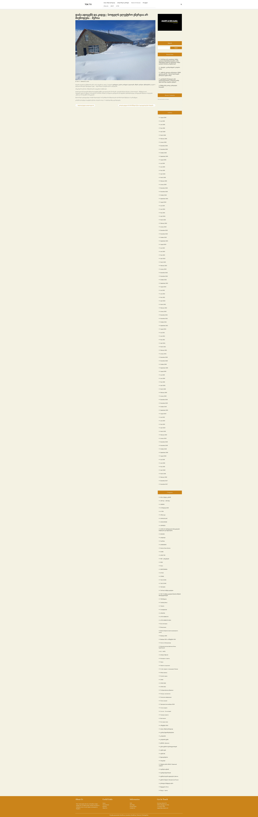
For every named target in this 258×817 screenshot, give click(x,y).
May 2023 (162, 255)
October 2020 (163, 364)
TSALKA (162, 606)
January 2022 (163, 311)
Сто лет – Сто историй (165, 711)
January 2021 (163, 353)
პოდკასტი (162, 760)
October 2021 (163, 322)
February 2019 (163, 435)
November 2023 (164, 234)
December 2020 (164, 357)
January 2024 (163, 227)
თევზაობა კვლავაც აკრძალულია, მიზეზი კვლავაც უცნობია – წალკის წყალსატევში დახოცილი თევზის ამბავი (170, 74)
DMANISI (162, 534)
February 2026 (163, 138)
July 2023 (162, 248)
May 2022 (162, 297)
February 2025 (163, 181)
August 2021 (163, 329)
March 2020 (163, 389)
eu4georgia (162, 537)
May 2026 (162, 128)
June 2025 (162, 167)
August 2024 (163, 202)
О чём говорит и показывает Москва (169, 669)
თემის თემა (163, 750)
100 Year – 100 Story (165, 500)
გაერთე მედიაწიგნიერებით (167, 732)
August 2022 (163, 286)
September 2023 (164, 241)
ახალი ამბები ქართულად (109, 2)
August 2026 (163, 117)
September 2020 (164, 368)
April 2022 (162, 301)
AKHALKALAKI (163, 518)
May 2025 (162, 170)
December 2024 (164, 188)
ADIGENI (162, 504)
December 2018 (164, 442)
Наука (161, 662)
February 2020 (163, 392)
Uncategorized (163, 609)
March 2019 (163, 431)
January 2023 (163, 269)
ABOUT (112, 6)
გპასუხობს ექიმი (164, 739)
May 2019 (162, 424)
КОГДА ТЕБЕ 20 (164, 655)
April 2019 (162, 427)
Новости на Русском (135, 2)
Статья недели (163, 708)
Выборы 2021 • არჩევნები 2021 (168, 639)
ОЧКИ (161, 679)
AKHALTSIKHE (163, 522)
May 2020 (162, 382)
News (161, 565)
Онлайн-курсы (163, 676)
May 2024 (162, 212)
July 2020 (162, 375)
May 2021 (162, 339)
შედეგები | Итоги (164, 787)
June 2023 (162, 251)
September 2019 (164, 410)
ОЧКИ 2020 (163, 683)
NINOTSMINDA (163, 569)
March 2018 (163, 473)
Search (170, 43)
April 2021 (162, 343)
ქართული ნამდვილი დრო (166, 783)
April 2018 (162, 470)
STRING (162, 576)
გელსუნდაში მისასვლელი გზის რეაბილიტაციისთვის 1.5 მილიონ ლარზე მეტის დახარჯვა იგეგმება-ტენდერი (169, 80)
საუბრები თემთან (164, 769)
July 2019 (162, 417)
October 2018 (163, 449)
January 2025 (163, 184)
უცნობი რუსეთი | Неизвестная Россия (169, 780)
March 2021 (163, 346)
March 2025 (163, 177)
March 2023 (163, 262)
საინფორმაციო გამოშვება (123, 2)
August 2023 (163, 244)
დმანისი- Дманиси (164, 743)
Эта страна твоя (164, 722)
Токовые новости (164, 715)
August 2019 (163, 413)
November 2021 (164, 318)
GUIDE (161, 551)
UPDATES (162, 613)
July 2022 (162, 290)
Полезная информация (165, 697)
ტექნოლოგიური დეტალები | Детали (169, 776)
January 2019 (163, 438)
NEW (161, 562)
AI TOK (117, 6)
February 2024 (163, 223)
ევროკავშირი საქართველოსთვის (168, 746)
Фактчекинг (163, 718)
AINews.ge (106, 6)
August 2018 (163, 456)
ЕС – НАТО (162, 651)
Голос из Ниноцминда (165, 643)
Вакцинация (163, 627)
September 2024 (164, 198)
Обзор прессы (163, 672)
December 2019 (164, 399)
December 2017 (164, 480)
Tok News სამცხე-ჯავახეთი (166, 590)
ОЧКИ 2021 (163, 686)
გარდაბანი (163, 736)
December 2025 (164, 145)
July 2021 (162, 332)
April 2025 (162, 174)
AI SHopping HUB (164, 508)
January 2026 (163, 142)
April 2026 (162, 131)
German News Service (165, 548)
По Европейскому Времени (166, 690)
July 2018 (162, 459)
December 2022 (164, 272)
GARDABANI (163, 544)
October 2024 (163, 195)
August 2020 (163, 371)
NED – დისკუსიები (164, 558)
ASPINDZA (162, 525)
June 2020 (162, 378)
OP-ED (162, 573)
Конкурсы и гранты (165, 658)
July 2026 (162, 121)
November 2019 (164, 403)
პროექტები (145, 2)
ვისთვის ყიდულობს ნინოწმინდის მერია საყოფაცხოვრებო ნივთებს (136, 105)
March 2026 (163, 135)
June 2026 (162, 124)
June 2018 (162, 463)
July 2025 (162, 163)
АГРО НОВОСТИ (164, 616)
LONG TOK (162, 555)
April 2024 (162, 216)
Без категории (163, 623)
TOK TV (88, 4)
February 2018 (163, 477)
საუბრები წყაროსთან (165, 772)
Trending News (163, 602)
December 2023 (164, 230)
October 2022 (163, 279)
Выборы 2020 (163, 635)
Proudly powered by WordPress (117, 815)
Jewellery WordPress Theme (133, 815)
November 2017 (164, 484)
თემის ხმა (162, 753)
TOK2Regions (163, 599)
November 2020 (164, 361)
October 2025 (163, 152)
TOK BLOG (162, 587)
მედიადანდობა (164, 757)
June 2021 (162, 336)
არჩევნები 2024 (164, 725)
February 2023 (163, 265)
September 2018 (164, 452)
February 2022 (163, 308)
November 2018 (164, 445)
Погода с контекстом (165, 693)
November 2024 (164, 191)
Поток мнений (163, 700)
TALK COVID (163, 580)
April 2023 (162, 258)
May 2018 (162, 466)
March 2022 (163, 304)
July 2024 (162, 205)
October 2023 (163, 237)
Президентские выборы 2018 (167, 704)
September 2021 (164, 325)
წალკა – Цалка (164, 790)
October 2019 (163, 406)
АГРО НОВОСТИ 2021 (165, 620)
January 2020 (163, 396)
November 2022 (164, 276)
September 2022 (164, 283)
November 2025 (164, 149)
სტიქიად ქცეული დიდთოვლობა (86, 105)
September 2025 (164, 156)
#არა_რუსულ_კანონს (165, 497)
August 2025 (163, 160)
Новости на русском (165, 665)
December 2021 (164, 315)
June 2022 (162, 293)
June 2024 (162, 209)
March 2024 (163, 219)
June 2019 (162, 420)
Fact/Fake (162, 541)
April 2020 (162, 385)
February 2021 (163, 350)
